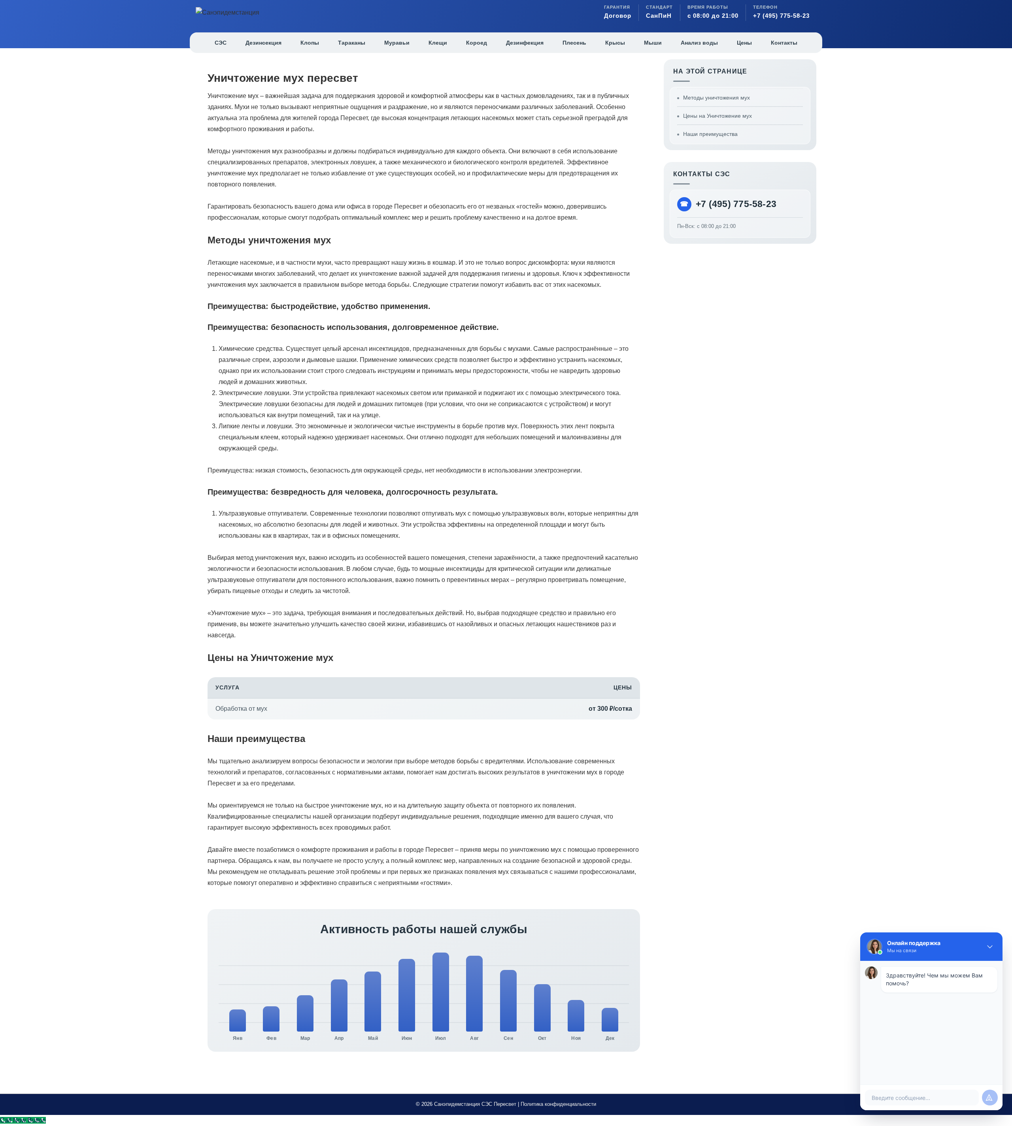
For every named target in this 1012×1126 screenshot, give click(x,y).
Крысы (615, 43)
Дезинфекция (525, 43)
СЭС (221, 43)
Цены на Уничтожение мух (717, 116)
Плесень (574, 43)
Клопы (309, 43)
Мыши (653, 43)
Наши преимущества (710, 134)
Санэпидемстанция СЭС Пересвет (475, 1104)
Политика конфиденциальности (558, 1104)
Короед (476, 43)
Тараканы (351, 43)
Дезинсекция (263, 43)
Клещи (438, 43)
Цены (744, 43)
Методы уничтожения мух (716, 97)
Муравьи (397, 43)
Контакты (784, 43)
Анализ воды (699, 43)
